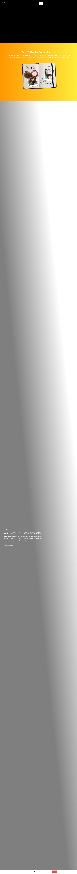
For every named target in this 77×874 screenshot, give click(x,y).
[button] (69, 2)
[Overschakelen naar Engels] (9, 2)
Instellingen (48, 871)
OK (54, 871)
